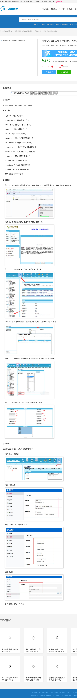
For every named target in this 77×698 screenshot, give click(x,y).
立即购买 (64, 72)
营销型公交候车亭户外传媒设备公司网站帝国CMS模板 (33, 651)
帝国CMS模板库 (7, 31)
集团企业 (54, 9)
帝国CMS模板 (57, 61)
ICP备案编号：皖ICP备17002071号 (63, 695)
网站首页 (45, 9)
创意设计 (70, 9)
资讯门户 (62, 9)
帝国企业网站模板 (48, 24)
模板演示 (49, 72)
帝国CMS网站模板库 (10, 8)
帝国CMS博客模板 (62, 24)
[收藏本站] (59, 2)
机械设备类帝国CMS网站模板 (23, 31)
